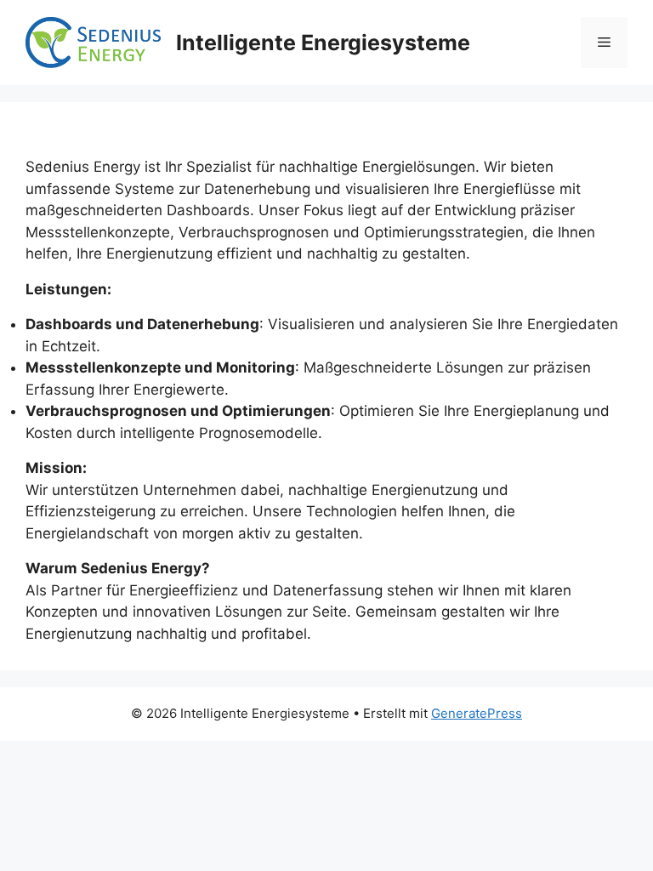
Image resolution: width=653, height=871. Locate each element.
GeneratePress (476, 713)
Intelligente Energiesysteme (323, 42)
